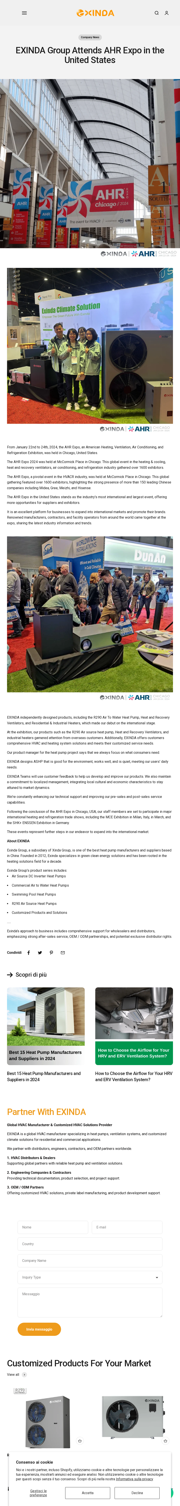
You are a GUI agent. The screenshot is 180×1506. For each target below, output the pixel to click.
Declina (137, 1493)
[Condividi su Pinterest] (51, 952)
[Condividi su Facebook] (28, 952)
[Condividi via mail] (62, 952)
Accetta (88, 1493)
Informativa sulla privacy (134, 1479)
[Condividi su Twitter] (40, 952)
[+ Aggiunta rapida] (80, 1441)
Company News (90, 37)
